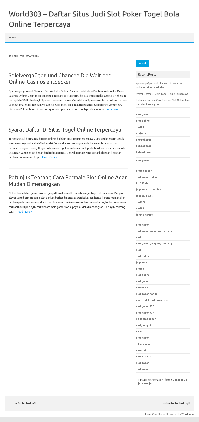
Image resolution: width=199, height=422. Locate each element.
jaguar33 (141, 262)
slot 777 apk (143, 356)
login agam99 (144, 214)
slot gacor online (147, 177)
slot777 (140, 202)
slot (138, 237)
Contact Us (180, 379)
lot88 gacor (144, 170)
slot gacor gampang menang (154, 231)
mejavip (141, 133)
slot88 (140, 127)
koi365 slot (143, 183)
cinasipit (141, 350)
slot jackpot (143, 325)
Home (12, 37)
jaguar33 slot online (148, 189)
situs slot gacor (146, 319)
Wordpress (187, 414)
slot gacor (142, 114)
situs (139, 331)
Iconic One (151, 414)
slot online (143, 120)
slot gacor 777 (145, 306)
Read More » (114, 109)
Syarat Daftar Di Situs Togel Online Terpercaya (65, 130)
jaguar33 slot (144, 195)
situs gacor (143, 344)
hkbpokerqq (143, 139)
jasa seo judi (146, 383)
